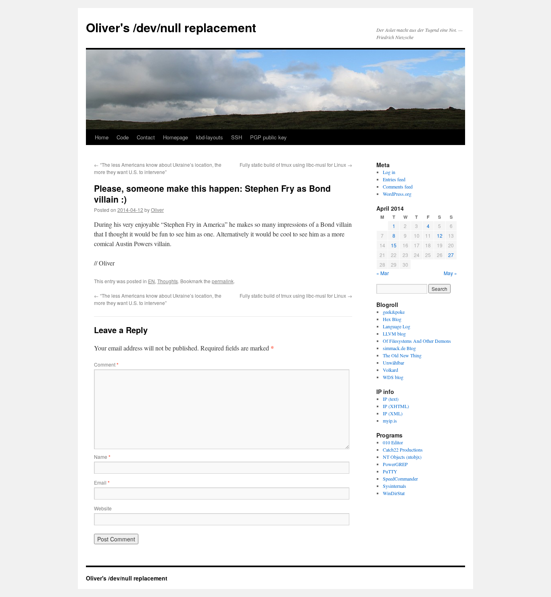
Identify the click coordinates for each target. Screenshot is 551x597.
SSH (236, 137)
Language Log (396, 326)
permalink (223, 281)
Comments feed (398, 186)
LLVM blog (394, 333)
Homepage (175, 137)
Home (102, 137)
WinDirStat (394, 493)
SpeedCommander (400, 478)
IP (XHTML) (396, 406)
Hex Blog (392, 319)
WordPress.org (397, 194)
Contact (146, 137)
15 (394, 245)
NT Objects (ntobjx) (402, 457)
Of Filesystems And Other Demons (417, 341)
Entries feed (394, 179)
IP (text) (391, 399)
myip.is (390, 420)
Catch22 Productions (403, 449)
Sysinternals (394, 486)
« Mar (382, 272)
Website (103, 508)
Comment (106, 364)
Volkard (390, 370)
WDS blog (393, 377)
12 (439, 235)
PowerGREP (395, 464)
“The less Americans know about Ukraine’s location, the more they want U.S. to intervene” (157, 168)
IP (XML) (393, 413)
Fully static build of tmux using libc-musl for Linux (296, 164)
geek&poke (394, 312)
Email (102, 482)
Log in (389, 172)
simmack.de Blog (399, 348)
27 (451, 254)
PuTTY (390, 471)
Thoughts (167, 281)
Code (123, 137)
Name (102, 456)
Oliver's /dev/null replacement (171, 27)
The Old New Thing (402, 355)
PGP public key (268, 137)
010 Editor (393, 442)
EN (151, 281)
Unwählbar (393, 362)
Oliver (157, 209)
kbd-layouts (209, 137)
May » (450, 272)
